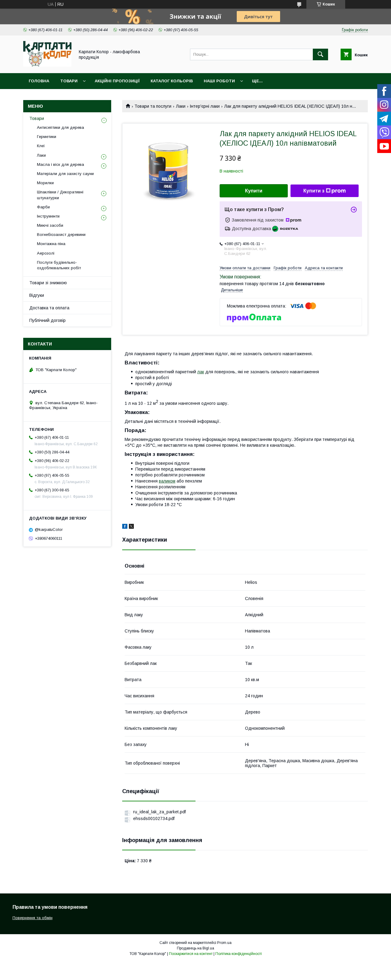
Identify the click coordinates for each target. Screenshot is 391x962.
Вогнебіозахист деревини (61, 234)
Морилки (45, 183)
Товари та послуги (152, 106)
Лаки (180, 106)
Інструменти (48, 216)
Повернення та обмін (33, 917)
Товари (69, 81)
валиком (167, 481)
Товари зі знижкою (48, 282)
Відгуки (36, 295)
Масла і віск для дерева (60, 164)
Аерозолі (45, 253)
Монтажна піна (51, 243)
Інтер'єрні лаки (205, 106)
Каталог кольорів (172, 81)
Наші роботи (219, 81)
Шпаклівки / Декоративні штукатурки (60, 195)
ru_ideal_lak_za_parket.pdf (159, 811)
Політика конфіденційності (238, 954)
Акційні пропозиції (117, 81)
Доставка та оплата (49, 307)
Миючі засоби (50, 225)
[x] (131, 527)
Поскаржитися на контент (191, 954)
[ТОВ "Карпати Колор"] (47, 65)
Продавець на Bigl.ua (195, 948)
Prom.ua (224, 943)
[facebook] (124, 527)
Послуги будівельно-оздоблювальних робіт (59, 265)
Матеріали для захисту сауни (65, 173)
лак (200, 371)
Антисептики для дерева (60, 127)
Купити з (313, 190)
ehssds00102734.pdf (153, 818)
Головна (39, 81)
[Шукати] (320, 54)
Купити (253, 190)
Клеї (41, 146)
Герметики (46, 136)
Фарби (43, 207)
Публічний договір (47, 320)
